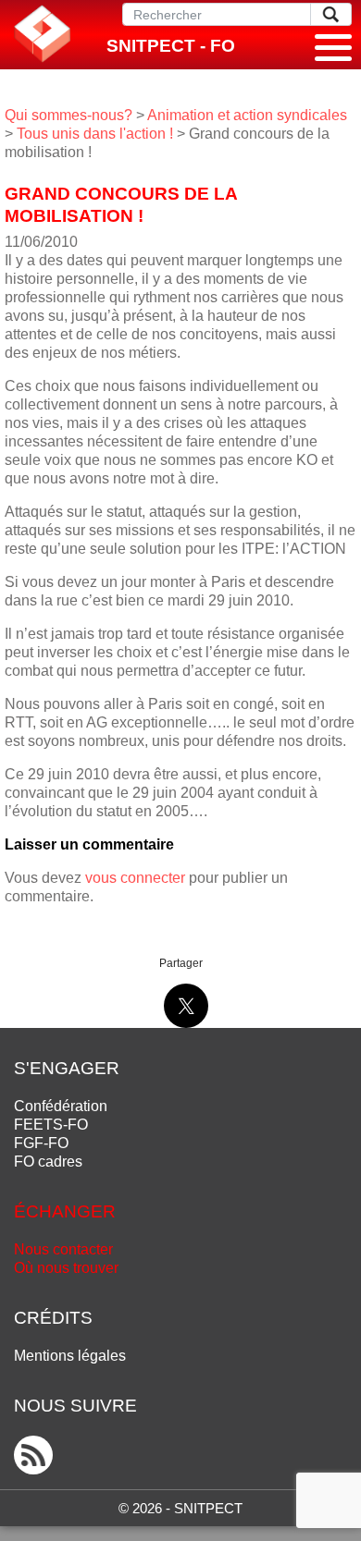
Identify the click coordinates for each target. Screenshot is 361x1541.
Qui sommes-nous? (68, 115)
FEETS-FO (51, 1124)
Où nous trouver (66, 1268)
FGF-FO (41, 1143)
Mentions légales (70, 1356)
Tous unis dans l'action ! (95, 133)
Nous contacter (63, 1249)
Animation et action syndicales (247, 115)
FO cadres (48, 1161)
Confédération (60, 1106)
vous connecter (135, 878)
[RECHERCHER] (331, 14)
